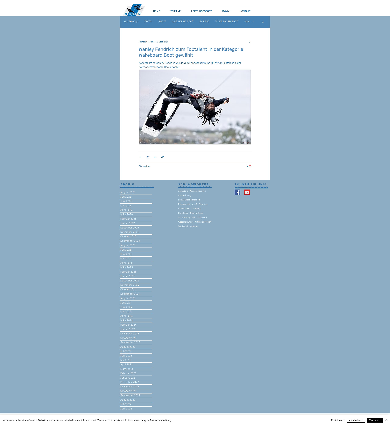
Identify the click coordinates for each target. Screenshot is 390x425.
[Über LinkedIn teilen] (155, 157)
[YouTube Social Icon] (247, 192)
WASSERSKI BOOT (182, 21)
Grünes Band (184, 208)
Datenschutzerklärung (160, 420)
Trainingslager (196, 213)
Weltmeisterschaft (203, 222)
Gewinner (203, 204)
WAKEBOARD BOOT (226, 21)
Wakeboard (202, 217)
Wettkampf (183, 226)
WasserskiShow (185, 222)
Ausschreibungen (198, 191)
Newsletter (183, 213)
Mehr (247, 21)
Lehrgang (196, 208)
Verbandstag (184, 217)
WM (193, 217)
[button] (262, 22)
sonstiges (194, 226)
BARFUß (204, 21)
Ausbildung (183, 191)
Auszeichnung (184, 195)
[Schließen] (386, 420)
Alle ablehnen (355, 420)
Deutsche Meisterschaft (189, 200)
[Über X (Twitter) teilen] (147, 157)
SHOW (162, 21)
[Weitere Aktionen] (249, 42)
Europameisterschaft (187, 204)
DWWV (148, 21)
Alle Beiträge (130, 21)
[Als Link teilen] (162, 157)
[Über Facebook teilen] (140, 157)
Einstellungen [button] (337, 420)
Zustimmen (374, 420)
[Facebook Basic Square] (237, 192)
